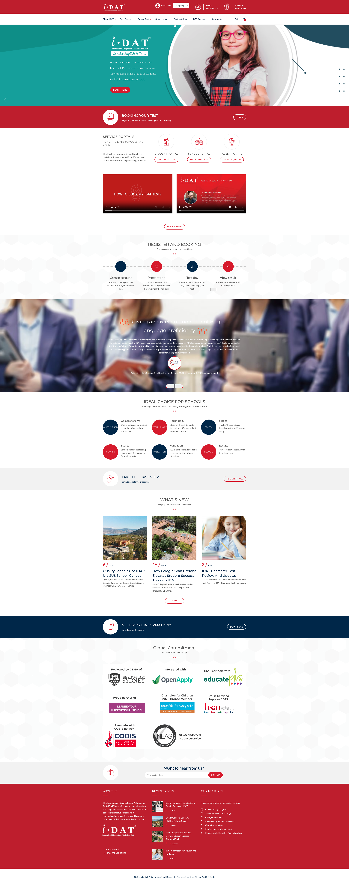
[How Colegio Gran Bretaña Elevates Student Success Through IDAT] (157, 836)
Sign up (215, 775)
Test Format (126, 19)
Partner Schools (181, 19)
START (239, 117)
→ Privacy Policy (111, 849)
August (160, 565)
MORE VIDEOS (174, 226)
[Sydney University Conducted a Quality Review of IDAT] (157, 806)
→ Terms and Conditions (114, 852)
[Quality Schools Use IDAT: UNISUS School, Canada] (157, 821)
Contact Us (217, 19)
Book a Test (143, 19)
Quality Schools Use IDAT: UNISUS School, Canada (124, 573)
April (207, 565)
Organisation (161, 19)
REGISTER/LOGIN (166, 159)
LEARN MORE (120, 90)
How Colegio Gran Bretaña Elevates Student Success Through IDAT (174, 575)
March (109, 565)
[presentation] (170, 386)
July (170, 811)
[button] (213, 289)
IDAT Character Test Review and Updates (219, 573)
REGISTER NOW (235, 479)
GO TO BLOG (174, 600)
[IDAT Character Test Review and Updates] (157, 854)
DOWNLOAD (236, 627)
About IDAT (108, 19)
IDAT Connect (199, 19)
